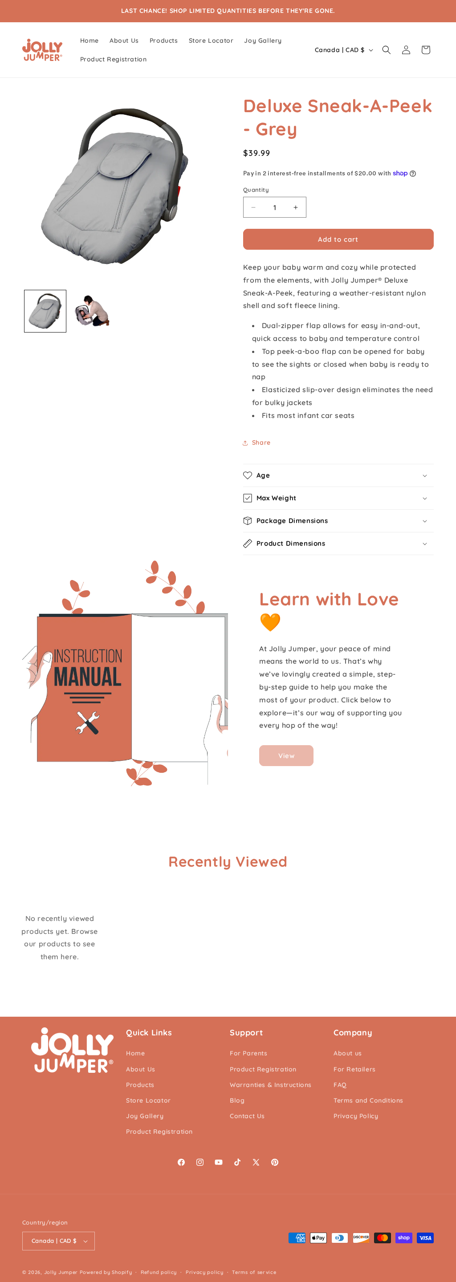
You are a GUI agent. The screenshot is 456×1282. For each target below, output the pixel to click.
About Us (140, 1069)
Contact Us (247, 1116)
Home (135, 1053)
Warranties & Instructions (271, 1085)
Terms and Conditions (368, 1100)
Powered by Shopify (106, 1272)
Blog (237, 1100)
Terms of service (254, 1272)
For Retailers (355, 1069)
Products (140, 1085)
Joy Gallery (145, 1116)
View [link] (286, 755)
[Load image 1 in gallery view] (45, 311)
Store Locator (148, 1100)
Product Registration (159, 1132)
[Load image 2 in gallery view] (91, 311)
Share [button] (261, 442)
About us (348, 1053)
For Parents (249, 1053)
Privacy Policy (356, 1116)
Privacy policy (205, 1272)
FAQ (340, 1085)
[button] (386, 50)
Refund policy (159, 1272)
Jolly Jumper (61, 1272)
